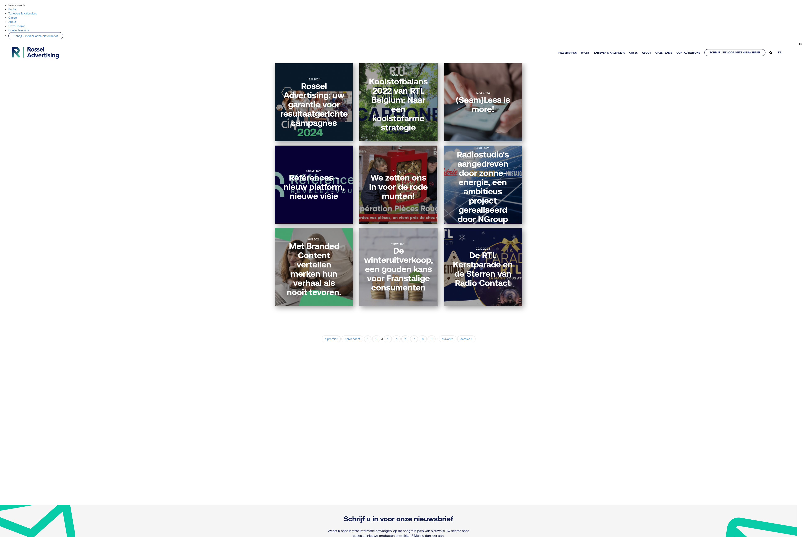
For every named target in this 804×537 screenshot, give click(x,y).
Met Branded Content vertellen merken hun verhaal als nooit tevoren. (314, 269)
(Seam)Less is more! (483, 104)
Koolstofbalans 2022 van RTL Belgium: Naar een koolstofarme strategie (398, 104)
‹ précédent (352, 339)
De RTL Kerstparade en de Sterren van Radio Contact (483, 269)
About (12, 21)
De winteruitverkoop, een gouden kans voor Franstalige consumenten (398, 269)
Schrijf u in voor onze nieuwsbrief (36, 35)
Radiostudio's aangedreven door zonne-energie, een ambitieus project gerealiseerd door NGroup (483, 187)
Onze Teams (16, 26)
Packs (12, 9)
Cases (12, 17)
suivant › (447, 339)
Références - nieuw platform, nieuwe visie (314, 187)
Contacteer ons (18, 30)
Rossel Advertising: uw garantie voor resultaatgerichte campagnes (314, 104)
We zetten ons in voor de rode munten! (398, 187)
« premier (331, 339)
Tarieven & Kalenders (22, 13)
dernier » (466, 339)
